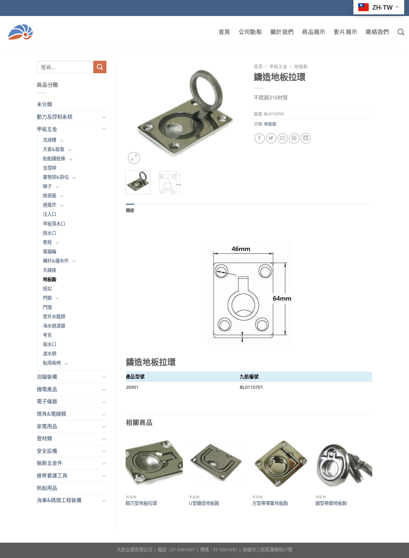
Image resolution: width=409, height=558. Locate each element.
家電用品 (47, 426)
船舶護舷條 (54, 158)
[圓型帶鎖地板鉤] (343, 463)
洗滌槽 (49, 140)
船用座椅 (52, 363)
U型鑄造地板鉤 (204, 503)
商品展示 (313, 31)
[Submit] (99, 67)
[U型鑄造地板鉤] (217, 463)
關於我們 (282, 31)
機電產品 (47, 389)
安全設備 (47, 450)
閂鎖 (47, 298)
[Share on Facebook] (259, 138)
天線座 (49, 270)
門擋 (47, 307)
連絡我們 (377, 31)
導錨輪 (49, 251)
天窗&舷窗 (53, 149)
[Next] (234, 113)
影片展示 (345, 31)
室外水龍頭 (54, 316)
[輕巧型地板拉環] (154, 463)
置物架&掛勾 (56, 177)
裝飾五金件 (49, 463)
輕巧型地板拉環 (141, 503)
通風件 (49, 205)
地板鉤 (49, 279)
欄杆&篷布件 (56, 261)
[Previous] (136, 113)
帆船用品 (47, 487)
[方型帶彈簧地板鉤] (280, 463)
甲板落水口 (54, 224)
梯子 (47, 186)
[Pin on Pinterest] (294, 138)
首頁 (224, 31)
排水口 (49, 233)
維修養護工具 (52, 475)
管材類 (44, 438)
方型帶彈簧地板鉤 (270, 503)
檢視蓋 (49, 196)
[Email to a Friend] (282, 138)
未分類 (44, 104)
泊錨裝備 (47, 376)
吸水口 (49, 344)
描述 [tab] (130, 210)
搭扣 (47, 289)
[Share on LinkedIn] (305, 138)
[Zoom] (134, 158)
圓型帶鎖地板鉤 (331, 503)
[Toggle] (103, 117)
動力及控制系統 (55, 116)
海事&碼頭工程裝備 (59, 500)
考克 (47, 335)
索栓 (47, 242)
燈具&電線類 (51, 413)
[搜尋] (400, 32)
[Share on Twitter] (271, 138)
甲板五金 (47, 129)
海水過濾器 (54, 326)
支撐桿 (49, 168)
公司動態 (250, 31)
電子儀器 (47, 401)
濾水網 (49, 353)
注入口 (49, 214)
